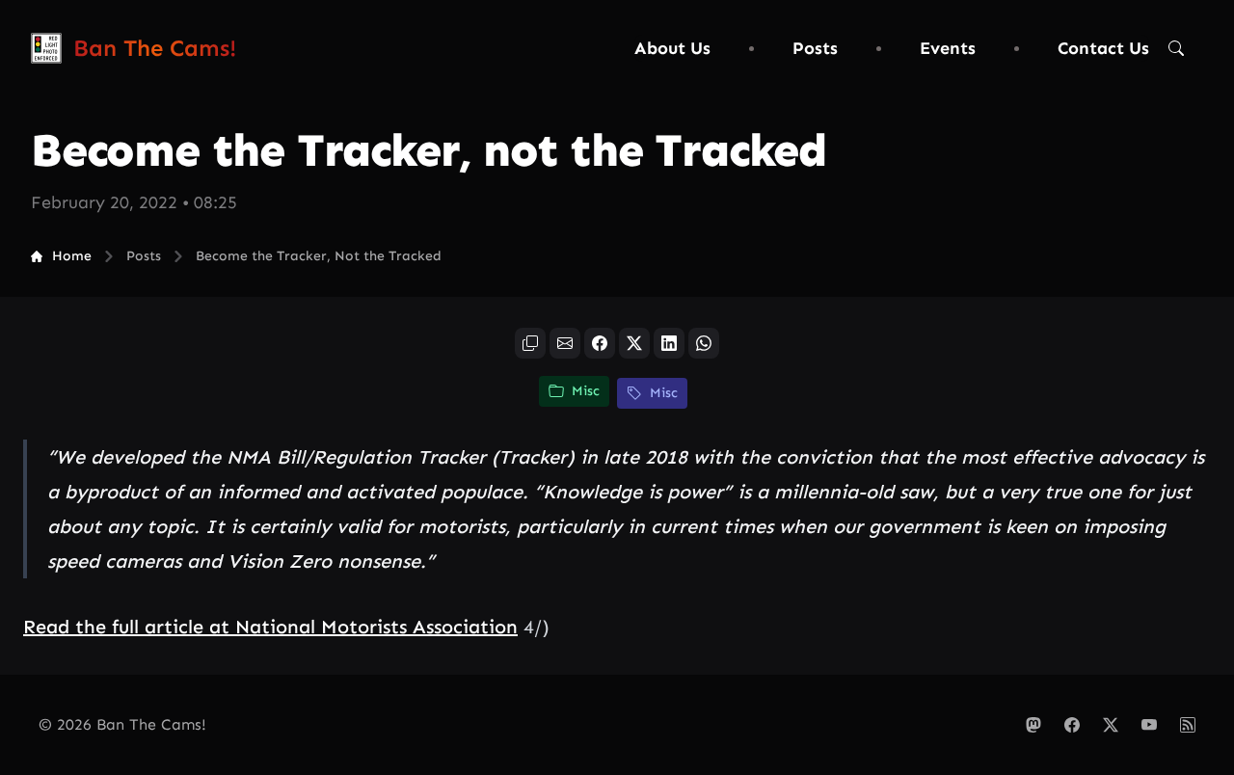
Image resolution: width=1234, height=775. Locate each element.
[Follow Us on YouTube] (1149, 725)
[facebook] (599, 343)
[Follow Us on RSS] (1187, 725)
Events (948, 48)
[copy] (530, 343)
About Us (672, 48)
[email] (565, 343)
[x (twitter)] (634, 343)
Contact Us (1103, 48)
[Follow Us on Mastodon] (1033, 725)
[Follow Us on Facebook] (1072, 725)
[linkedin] (669, 343)
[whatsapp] (703, 343)
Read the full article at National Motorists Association (270, 626)
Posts (815, 48)
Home (72, 256)
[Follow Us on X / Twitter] (1110, 725)
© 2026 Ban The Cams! (122, 724)
